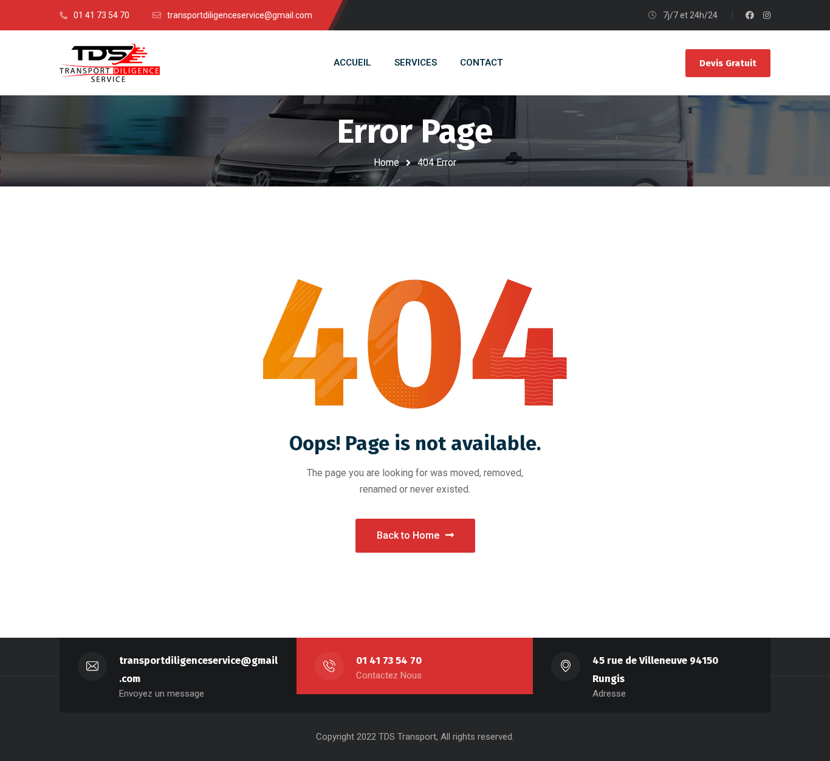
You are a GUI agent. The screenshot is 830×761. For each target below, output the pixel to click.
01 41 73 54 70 (389, 660)
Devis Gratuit (727, 63)
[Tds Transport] (110, 63)
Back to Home (408, 535)
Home (386, 162)
